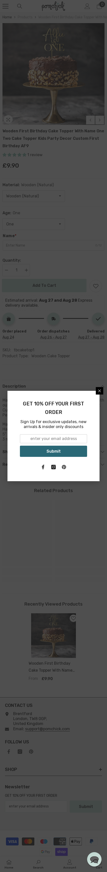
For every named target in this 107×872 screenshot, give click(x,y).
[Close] (99, 391)
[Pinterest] (64, 467)
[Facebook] (43, 467)
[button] (94, 859)
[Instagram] (53, 467)
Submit (54, 451)
